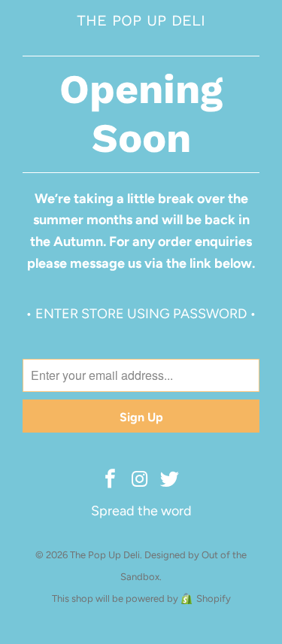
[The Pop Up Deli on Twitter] (170, 480)
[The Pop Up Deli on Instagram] (140, 480)
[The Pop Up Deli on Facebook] (110, 480)
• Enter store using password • (141, 313)
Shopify (213, 598)
